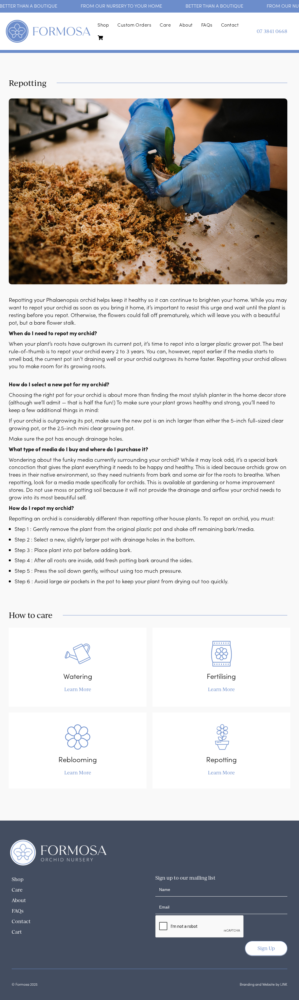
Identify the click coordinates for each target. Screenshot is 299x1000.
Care (17, 890)
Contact (21, 921)
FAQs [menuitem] (207, 25)
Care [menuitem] (165, 25)
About (19, 900)
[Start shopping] (102, 37)
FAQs (18, 911)
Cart (17, 932)
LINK (283, 984)
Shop (17, 879)
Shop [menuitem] (103, 25)
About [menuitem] (185, 25)
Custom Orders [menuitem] (134, 25)
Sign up (266, 948)
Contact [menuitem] (230, 25)
